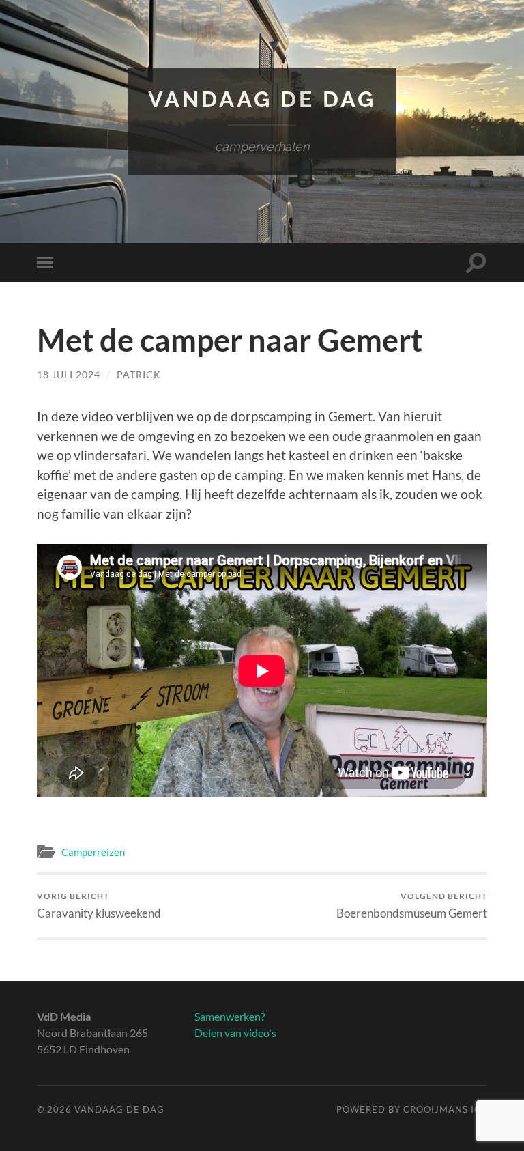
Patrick (139, 374)
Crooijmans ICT (445, 1109)
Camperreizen (93, 852)
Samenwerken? (229, 1016)
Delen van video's (235, 1032)
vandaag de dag (262, 99)
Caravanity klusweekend (99, 905)
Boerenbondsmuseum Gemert (411, 905)
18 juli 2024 (68, 374)
